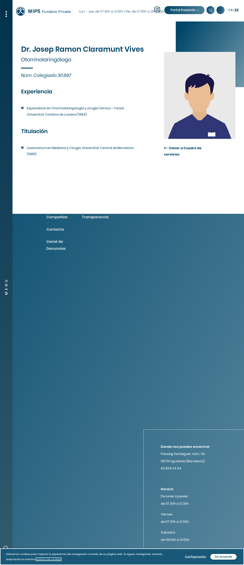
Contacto (55, 229)
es (237, 10)
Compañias (57, 217)
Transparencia (95, 217)
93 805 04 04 (171, 468)
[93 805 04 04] (210, 10)
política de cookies (48, 559)
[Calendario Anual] (220, 10)
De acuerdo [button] (223, 557)
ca (230, 10)
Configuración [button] (195, 557)
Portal (183, 10)
